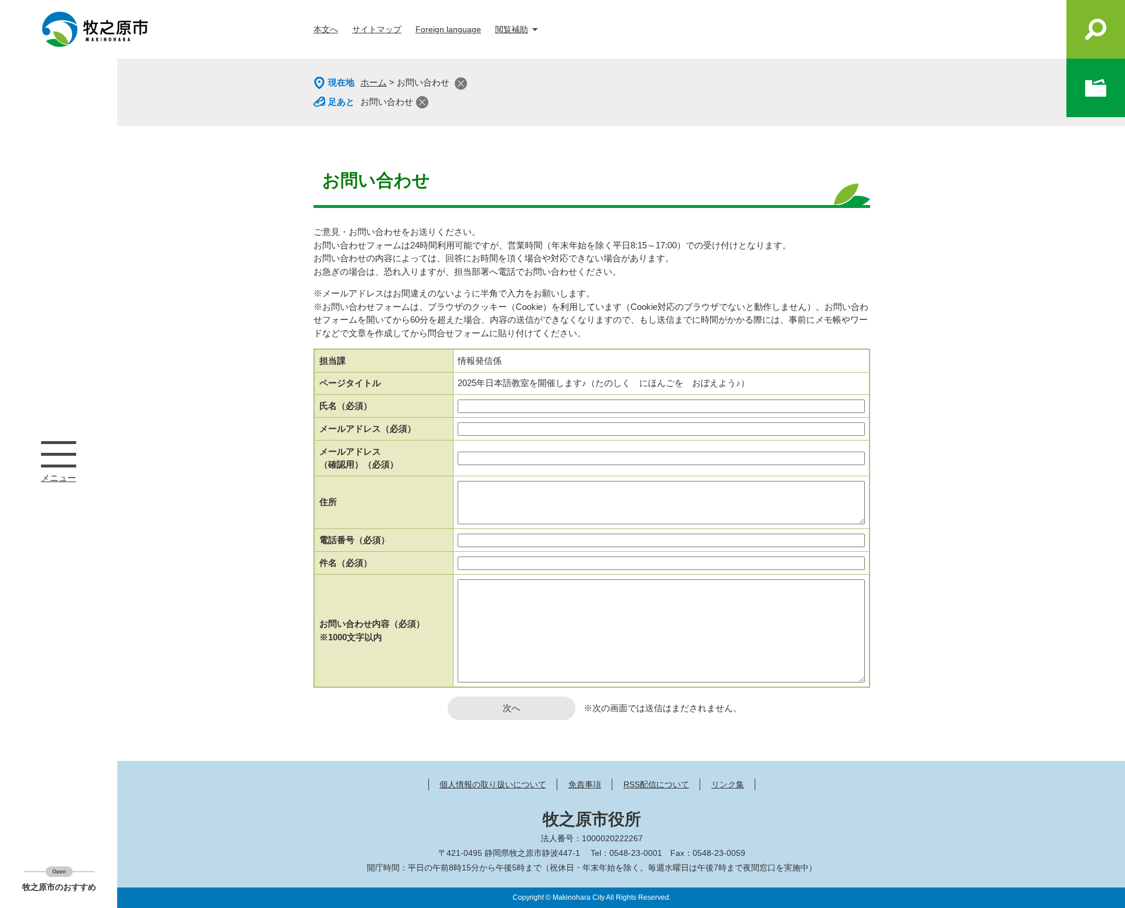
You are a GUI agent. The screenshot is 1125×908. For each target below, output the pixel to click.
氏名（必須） (345, 406)
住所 (328, 502)
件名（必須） (345, 563)
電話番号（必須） (354, 540)
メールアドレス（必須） (367, 428)
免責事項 (584, 784)
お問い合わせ (386, 102)
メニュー (58, 454)
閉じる (461, 83)
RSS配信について (656, 784)
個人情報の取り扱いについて (492, 784)
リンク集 (727, 784)
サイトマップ (376, 29)
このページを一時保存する (1095, 88)
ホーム (373, 82)
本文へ (325, 29)
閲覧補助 (511, 29)
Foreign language (448, 29)
